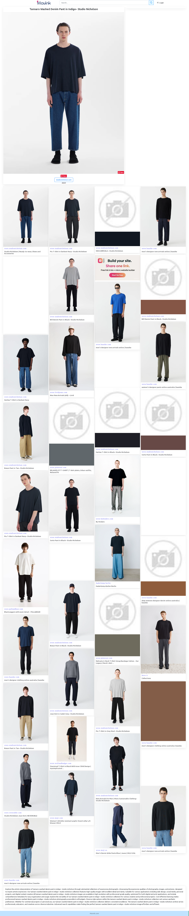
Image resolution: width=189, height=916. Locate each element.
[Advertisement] (22, 295)
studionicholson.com (63, 180)
